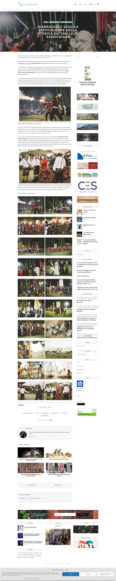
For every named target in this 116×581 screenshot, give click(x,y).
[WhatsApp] (47, 420)
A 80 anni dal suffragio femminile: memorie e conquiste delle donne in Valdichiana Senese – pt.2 (86, 281)
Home (75, 4)
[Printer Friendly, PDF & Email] (44, 407)
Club (85, 4)
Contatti (91, 4)
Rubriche (55, 10)
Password (79, 396)
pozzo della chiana (45, 413)
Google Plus (31, 437)
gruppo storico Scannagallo (36, 67)
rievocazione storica (55, 413)
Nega (88, 574)
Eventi (60, 10)
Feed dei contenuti (80, 366)
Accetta (71, 574)
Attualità (49, 10)
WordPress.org (79, 373)
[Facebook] (39, 420)
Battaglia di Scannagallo (25, 63)
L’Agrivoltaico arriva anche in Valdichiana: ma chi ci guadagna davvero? (85, 328)
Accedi (78, 362)
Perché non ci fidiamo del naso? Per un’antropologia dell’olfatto (86, 271)
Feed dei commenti (80, 369)
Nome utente (79, 390)
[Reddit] (50, 420)
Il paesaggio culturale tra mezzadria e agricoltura (87, 309)
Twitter (33, 437)
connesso (27, 498)
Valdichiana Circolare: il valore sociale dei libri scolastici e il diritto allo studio (87, 288)
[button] (67, 570)
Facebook (35, 437)
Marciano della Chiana (66, 22)
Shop (80, 4)
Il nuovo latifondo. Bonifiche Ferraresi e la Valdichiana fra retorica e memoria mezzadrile (87, 264)
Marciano (37, 413)
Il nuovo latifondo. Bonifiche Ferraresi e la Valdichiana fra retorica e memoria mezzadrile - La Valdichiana (87, 298)
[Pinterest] (45, 420)
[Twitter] (42, 420)
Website (29, 437)
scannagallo (64, 413)
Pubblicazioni (66, 10)
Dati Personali (60, 563)
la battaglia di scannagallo (27, 413)
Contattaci (68, 563)
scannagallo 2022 (45, 415)
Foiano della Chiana (54, 22)
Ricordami (80, 401)
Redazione (55, 41)
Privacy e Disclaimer (27, 578)
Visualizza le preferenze (105, 574)
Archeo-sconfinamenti (83, 276)
